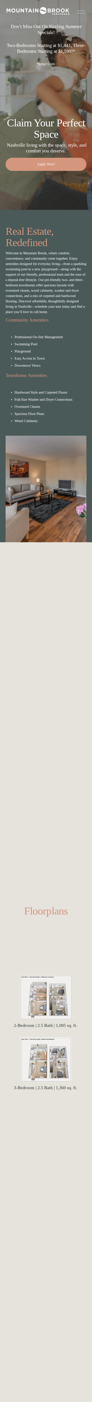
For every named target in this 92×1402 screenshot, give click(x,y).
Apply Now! (46, 164)
